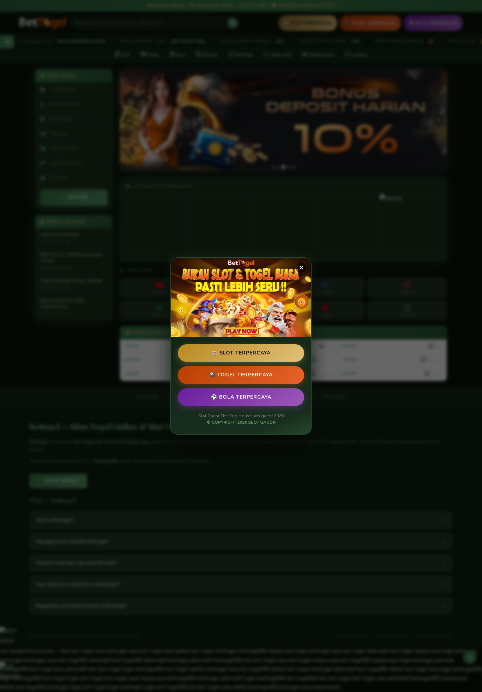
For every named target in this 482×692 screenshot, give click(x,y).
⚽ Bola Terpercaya (241, 397)
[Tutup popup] (301, 267)
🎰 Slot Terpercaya (241, 353)
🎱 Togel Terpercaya (241, 374)
